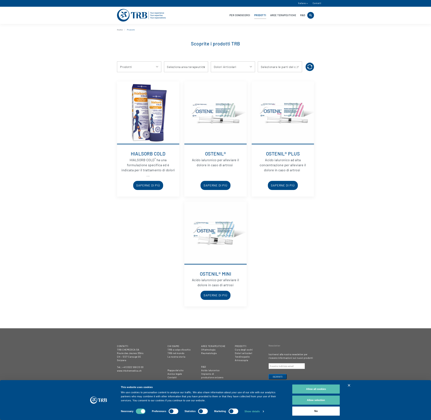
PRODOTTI (260, 15)
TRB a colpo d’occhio (179, 349)
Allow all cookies (316, 389)
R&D (302, 15)
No (316, 411)
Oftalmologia (208, 349)
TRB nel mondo (176, 353)
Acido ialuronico (210, 370)
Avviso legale (175, 373)
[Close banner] (349, 385)
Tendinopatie (242, 356)
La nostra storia (176, 356)
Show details (252, 411)
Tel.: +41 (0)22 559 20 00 (130, 367)
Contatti (317, 3)
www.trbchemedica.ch (129, 370)
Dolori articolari (243, 353)
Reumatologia (209, 353)
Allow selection (316, 400)
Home (120, 29)
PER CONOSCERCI (239, 15)
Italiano (302, 3)
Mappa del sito (176, 370)
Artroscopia (241, 360)
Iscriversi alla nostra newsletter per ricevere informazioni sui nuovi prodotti (291, 356)
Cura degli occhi (244, 349)
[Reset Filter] (310, 67)
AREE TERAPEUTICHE (283, 15)
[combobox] (139, 66)
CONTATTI (122, 346)
